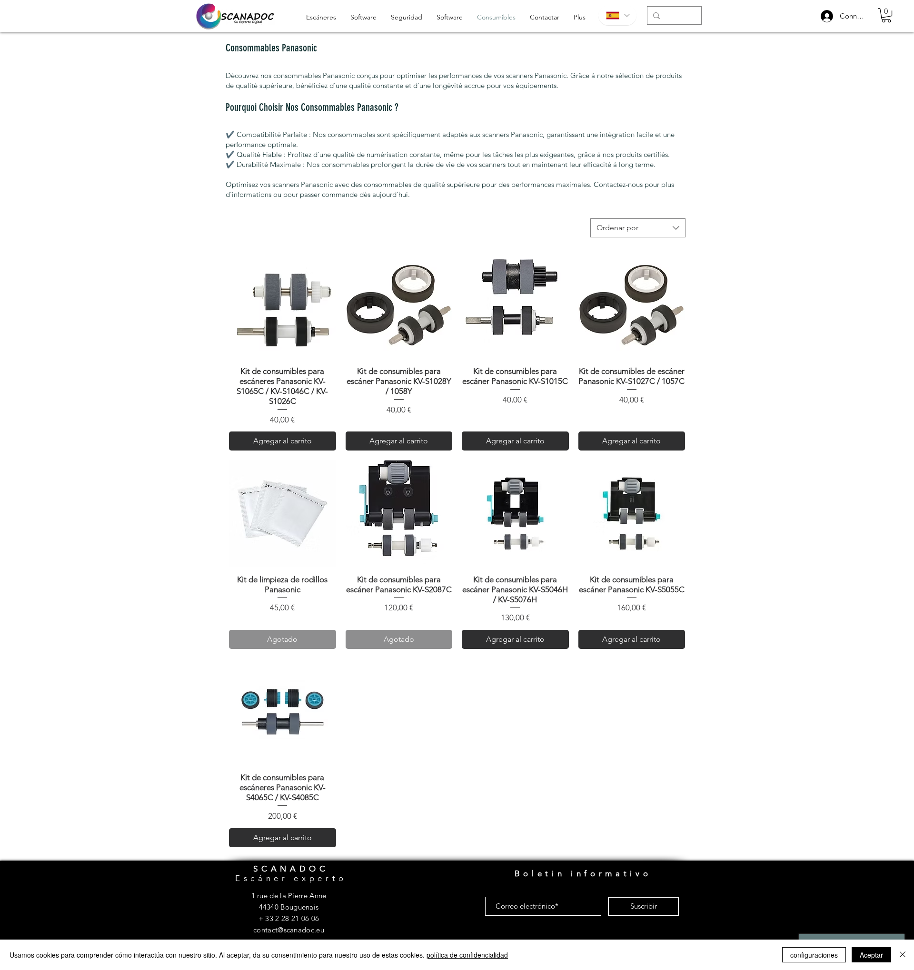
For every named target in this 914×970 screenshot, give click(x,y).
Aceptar (871, 955)
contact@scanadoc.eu (288, 929)
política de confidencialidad (467, 955)
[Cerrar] (902, 954)
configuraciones (814, 955)
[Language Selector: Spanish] (617, 15)
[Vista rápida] (282, 305)
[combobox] (638, 227)
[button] (886, 15)
